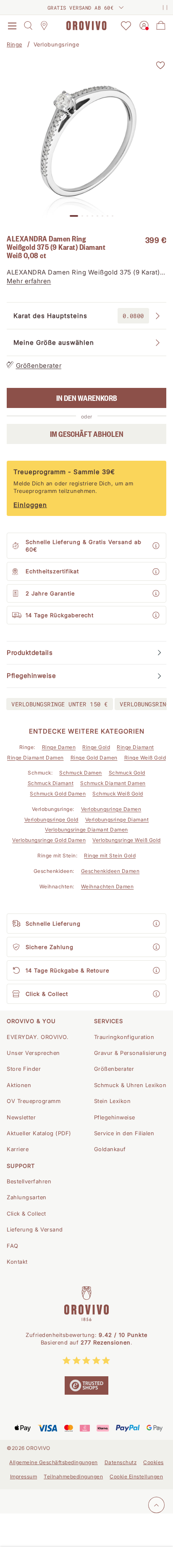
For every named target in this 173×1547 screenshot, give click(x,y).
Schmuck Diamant (51, 783)
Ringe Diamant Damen (35, 757)
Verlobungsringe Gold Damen (49, 840)
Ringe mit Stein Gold (110, 855)
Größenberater (39, 365)
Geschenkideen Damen (110, 871)
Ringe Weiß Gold (145, 757)
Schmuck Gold (127, 773)
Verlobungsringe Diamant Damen (86, 829)
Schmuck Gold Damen (58, 793)
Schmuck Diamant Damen (113, 783)
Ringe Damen (59, 747)
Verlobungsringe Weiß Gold (126, 840)
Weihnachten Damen (107, 886)
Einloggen (30, 505)
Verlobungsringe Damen (111, 809)
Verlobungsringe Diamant (117, 819)
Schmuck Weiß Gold (117, 793)
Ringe (14, 44)
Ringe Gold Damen (94, 757)
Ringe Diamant (135, 747)
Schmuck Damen (80, 773)
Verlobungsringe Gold (51, 819)
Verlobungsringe (56, 44)
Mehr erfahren (29, 281)
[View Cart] (160, 25)
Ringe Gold (96, 747)
